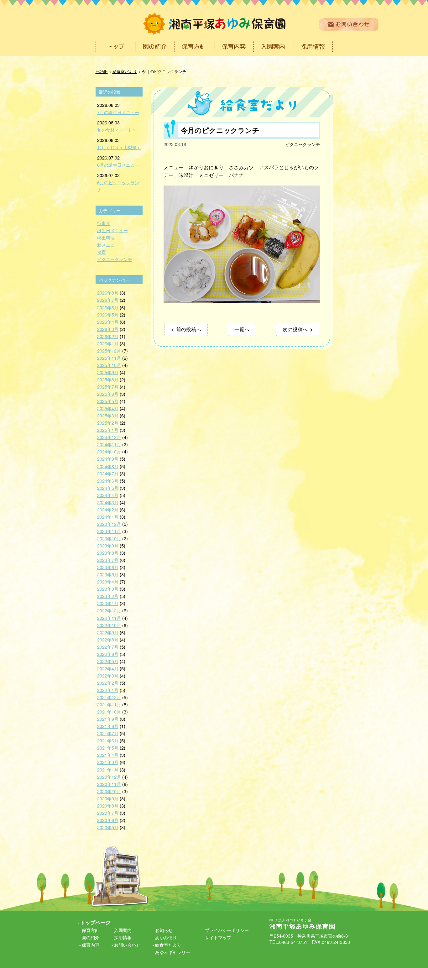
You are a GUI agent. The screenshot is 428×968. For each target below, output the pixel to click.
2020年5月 (107, 827)
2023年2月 (107, 596)
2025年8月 (107, 379)
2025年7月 (107, 386)
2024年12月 (109, 437)
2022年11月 (109, 618)
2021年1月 (107, 769)
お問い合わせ (127, 944)
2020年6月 (107, 820)
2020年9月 (107, 798)
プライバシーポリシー (227, 930)
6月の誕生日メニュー (118, 164)
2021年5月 (107, 747)
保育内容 (90, 944)
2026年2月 (107, 336)
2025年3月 (107, 415)
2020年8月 (107, 805)
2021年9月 (107, 718)
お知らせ (164, 930)
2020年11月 (109, 784)
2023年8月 (107, 552)
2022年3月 (107, 675)
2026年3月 (107, 329)
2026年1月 (107, 343)
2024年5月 (107, 487)
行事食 (103, 223)
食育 (101, 252)
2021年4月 (107, 754)
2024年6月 (107, 480)
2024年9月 (107, 458)
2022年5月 (107, 661)
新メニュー (108, 244)
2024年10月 (109, 451)
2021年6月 (107, 740)
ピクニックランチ (302, 144)
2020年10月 (109, 791)
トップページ (95, 922)
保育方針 (90, 930)
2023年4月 (107, 581)
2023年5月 (107, 574)
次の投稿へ (295, 329)
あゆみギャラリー (172, 952)
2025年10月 (109, 365)
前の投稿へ (188, 329)
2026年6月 (107, 307)
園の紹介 (90, 937)
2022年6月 (107, 654)
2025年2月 (107, 422)
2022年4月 (107, 668)
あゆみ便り (166, 937)
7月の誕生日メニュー (118, 112)
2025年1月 (107, 429)
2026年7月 (107, 299)
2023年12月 (109, 524)
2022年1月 (107, 690)
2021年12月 (109, 697)
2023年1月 (107, 603)
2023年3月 (107, 588)
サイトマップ (218, 937)
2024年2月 (107, 509)
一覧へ (241, 329)
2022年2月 (107, 682)
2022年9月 (107, 632)
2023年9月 (107, 545)
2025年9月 (107, 372)
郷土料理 (106, 237)
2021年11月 (109, 704)
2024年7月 (107, 473)
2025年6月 (107, 393)
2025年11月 (109, 357)
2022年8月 (107, 639)
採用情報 (123, 937)
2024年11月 (109, 444)
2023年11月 (109, 531)
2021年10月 (109, 711)
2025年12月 (109, 350)
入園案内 (123, 930)
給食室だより (168, 944)
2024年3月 (107, 502)
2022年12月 (109, 610)
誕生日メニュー (112, 230)
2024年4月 (107, 495)
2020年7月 (107, 812)
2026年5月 (107, 314)
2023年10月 (109, 538)
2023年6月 (107, 567)
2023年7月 (107, 560)
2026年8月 (107, 292)
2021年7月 (107, 733)
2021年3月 (107, 762)
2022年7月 (107, 646)
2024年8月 (107, 466)
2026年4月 (107, 321)
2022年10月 (109, 625)
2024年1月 (107, 516)
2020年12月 (109, 776)
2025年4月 (107, 408)
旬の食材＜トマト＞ (117, 129)
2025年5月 (107, 401)
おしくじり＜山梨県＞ (119, 147)
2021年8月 (107, 726)
